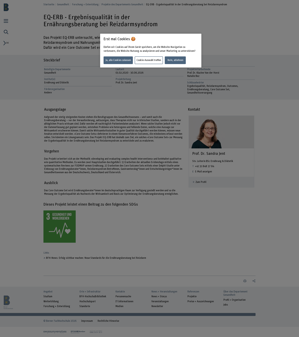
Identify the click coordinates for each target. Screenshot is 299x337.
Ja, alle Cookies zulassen (118, 60)
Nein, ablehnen (175, 60)
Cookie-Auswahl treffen (149, 60)
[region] (150, 50)
